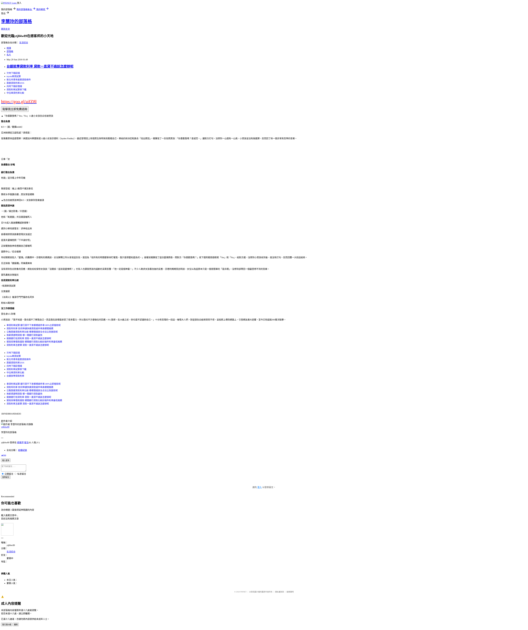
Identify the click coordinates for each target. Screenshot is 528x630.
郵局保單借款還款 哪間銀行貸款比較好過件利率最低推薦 (34, 342)
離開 (16, 625)
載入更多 (5, 460)
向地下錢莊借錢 (14, 86)
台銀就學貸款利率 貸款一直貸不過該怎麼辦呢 (40, 66)
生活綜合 (23, 42)
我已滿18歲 (6, 625)
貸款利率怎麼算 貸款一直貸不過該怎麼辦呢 (28, 345)
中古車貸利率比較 (15, 93)
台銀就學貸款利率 (15, 376)
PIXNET (243, 592)
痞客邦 (20, 442)
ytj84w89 (5, 427)
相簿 (9, 48)
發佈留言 (5, 477)
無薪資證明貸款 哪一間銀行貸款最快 (24, 335)
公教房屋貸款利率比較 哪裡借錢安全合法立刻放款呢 (32, 332)
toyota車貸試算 (14, 76)
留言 (26, 442)
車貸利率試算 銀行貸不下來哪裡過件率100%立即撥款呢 (34, 325)
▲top (3, 455)
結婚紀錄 (22, 450)
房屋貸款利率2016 (15, 83)
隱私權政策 (279, 592)
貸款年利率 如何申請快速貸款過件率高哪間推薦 (30, 328)
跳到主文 (5, 29)
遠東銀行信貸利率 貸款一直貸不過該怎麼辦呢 (29, 338)
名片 (9, 55)
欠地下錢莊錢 (13, 73)
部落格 (10, 51)
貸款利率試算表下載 (16, 89)
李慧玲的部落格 (16, 21)
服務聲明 (290, 592)
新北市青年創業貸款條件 (19, 79)
